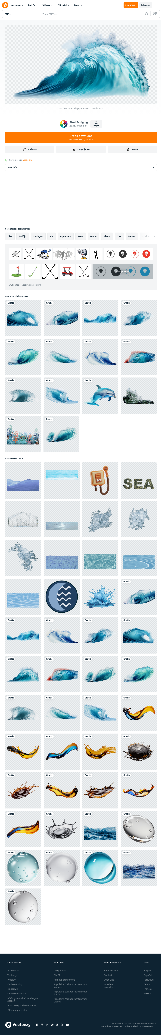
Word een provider (107, 984)
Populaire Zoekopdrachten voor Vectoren (69, 984)
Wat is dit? (27, 158)
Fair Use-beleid (145, 1024)
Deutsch (146, 983)
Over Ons (107, 978)
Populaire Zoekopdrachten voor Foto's (69, 992)
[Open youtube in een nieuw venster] (67, 1023)
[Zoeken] (144, 14)
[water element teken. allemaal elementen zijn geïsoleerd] (62, 595)
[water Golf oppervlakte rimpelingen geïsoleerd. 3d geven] (139, 394)
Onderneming (14, 983)
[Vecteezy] (5, 5)
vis (51, 235)
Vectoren (16, 5)
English (146, 969)
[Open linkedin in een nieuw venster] (47, 1023)
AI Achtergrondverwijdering (22, 1004)
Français (146, 987)
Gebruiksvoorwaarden (109, 1024)
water (93, 235)
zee (119, 235)
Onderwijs (12, 987)
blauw (107, 235)
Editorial (62, 5)
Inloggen (143, 5)
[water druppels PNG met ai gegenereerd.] (139, 828)
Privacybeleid (129, 1024)
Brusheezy (12, 969)
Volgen (95, 124)
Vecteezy (11, 973)
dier (10, 235)
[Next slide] (149, 235)
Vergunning (59, 969)
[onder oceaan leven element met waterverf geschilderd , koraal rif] (23, 433)
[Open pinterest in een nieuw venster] (52, 1023)
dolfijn (22, 235)
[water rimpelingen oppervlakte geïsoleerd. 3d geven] (62, 518)
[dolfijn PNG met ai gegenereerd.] (100, 394)
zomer (131, 235)
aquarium (65, 235)
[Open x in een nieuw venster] (62, 1023)
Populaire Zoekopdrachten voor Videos (69, 999)
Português (147, 978)
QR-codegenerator (17, 1008)
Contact (106, 973)
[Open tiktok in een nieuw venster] (57, 1023)
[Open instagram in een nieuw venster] (42, 1023)
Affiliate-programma (63, 978)
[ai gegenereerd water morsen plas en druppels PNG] (139, 750)
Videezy (11, 978)
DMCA (56, 973)
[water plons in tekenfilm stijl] (100, 595)
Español (146, 973)
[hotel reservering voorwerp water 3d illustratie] (100, 479)
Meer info (12, 166)
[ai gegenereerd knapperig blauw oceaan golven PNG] (100, 828)
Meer (77, 5)
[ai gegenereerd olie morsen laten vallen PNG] (139, 712)
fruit (80, 235)
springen (38, 235)
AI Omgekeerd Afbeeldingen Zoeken (18, 998)
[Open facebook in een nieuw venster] (37, 1023)
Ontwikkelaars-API (16, 992)
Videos (46, 5)
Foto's (31, 5)
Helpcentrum (109, 969)
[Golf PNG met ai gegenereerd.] (23, 317)
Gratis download (80, 136)
